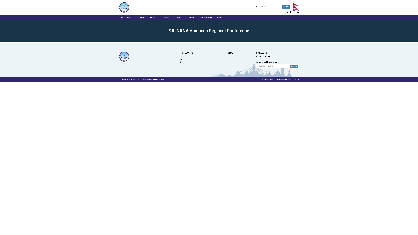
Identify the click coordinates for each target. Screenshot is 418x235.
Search (286, 7)
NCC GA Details (207, 17)
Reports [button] (167, 17)
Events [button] (179, 17)
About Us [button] (131, 17)
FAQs (297, 79)
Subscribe (294, 66)
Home (121, 17)
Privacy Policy (267, 79)
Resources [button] (154, 17)
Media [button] (142, 17)
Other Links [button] (191, 17)
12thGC (219, 17)
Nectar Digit (137, 79)
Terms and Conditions (284, 79)
